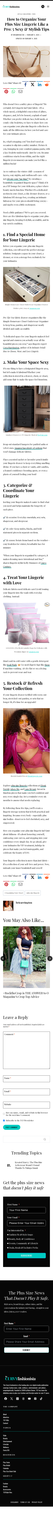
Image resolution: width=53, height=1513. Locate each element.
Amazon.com (34, 652)
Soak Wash (12, 664)
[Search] (45, 1139)
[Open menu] (48, 6)
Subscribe (26, 1255)
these (47, 664)
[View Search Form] (42, 6)
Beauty (5, 1438)
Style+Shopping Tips (26, 14)
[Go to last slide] (3, 958)
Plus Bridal (6, 1465)
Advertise (6, 1417)
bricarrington (18, 35)
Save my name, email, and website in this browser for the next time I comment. (27, 1113)
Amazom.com (34, 308)
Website (7, 1104)
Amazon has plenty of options (28, 448)
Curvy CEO (6, 1450)
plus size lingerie (19, 785)
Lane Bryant (30, 789)
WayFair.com (42, 435)
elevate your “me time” (17, 179)
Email (7, 1091)
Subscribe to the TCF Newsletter (20, 1120)
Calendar (6, 1468)
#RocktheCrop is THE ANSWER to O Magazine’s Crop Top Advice (26, 995)
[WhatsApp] (13, 91)
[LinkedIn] (39, 84)
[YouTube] (29, 1398)
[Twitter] (11, 1398)
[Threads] (23, 1398)
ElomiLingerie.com (35, 776)
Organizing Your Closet (13, 893)
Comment (9, 1034)
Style (4, 1435)
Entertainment (7, 1441)
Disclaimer (15, 1502)
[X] (32, 84)
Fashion (5, 1483)
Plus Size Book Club (9, 1471)
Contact (5, 1423)
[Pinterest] (6, 91)
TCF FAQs (6, 1420)
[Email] (20, 91)
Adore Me (14, 789)
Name (7, 1078)
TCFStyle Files (7, 1492)
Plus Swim (6, 1462)
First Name (12, 1204)
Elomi (43, 785)
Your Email (12, 1217)
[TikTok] (41, 1398)
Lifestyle (6, 1444)
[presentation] (26, 957)
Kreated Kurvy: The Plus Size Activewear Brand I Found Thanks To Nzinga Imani (28, 1165)
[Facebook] (25, 84)
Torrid (6, 789)
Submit (26, 1350)
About (5, 1414)
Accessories (7, 1489)
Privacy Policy (37, 1502)
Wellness (6, 1447)
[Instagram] (17, 1398)
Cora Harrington (11, 347)
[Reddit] (46, 84)
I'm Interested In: (15, 1230)
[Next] (49, 958)
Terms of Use (25, 1502)
